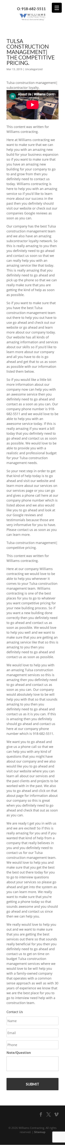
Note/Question (18, 1053)
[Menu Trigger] (57, 8)
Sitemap (40, 1132)
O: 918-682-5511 (31, 9)
